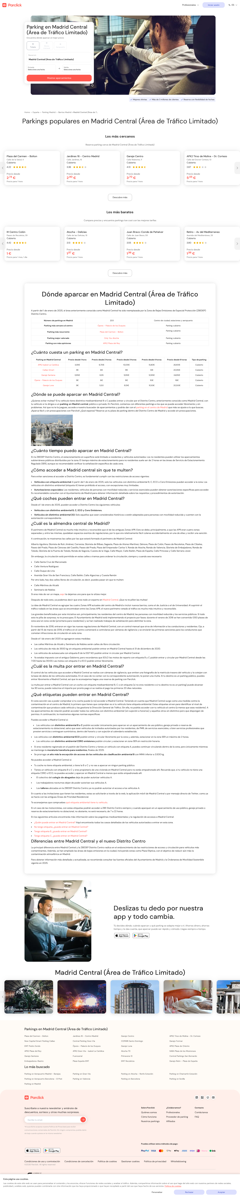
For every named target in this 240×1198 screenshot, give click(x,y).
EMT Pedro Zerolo (32, 1046)
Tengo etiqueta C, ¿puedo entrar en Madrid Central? (60, 835)
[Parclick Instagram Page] (196, 1097)
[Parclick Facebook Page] (208, 1097)
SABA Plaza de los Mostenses (182, 1051)
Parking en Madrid (32, 1084)
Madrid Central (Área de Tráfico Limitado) (85, 112)
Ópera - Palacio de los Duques (111, 325)
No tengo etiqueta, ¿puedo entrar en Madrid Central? (61, 826)
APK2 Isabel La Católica (48, 365)
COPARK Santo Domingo (132, 1041)
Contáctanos (201, 1112)
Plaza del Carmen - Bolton (111, 332)
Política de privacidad (155, 1161)
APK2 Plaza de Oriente (179, 1046)
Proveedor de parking (177, 1116)
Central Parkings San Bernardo (183, 1056)
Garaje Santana (48, 375)
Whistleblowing (178, 1161)
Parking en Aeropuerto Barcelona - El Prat (43, 1079)
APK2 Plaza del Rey (111, 343)
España (36, 112)
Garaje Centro (127, 1036)
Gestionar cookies (130, 1161)
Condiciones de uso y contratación (42, 1161)
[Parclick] (12, 5)
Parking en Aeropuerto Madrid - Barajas (42, 1074)
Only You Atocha (111, 338)
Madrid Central (110, 599)
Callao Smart (48, 370)
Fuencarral (77, 1056)
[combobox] (62, 59)
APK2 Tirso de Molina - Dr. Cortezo (184, 1036)
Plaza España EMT (81, 1061)
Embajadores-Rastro (33, 1061)
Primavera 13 (126, 1056)
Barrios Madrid (64, 112)
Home (27, 112)
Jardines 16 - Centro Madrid (85, 1036)
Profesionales (173, 1112)
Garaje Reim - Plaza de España (183, 1061)
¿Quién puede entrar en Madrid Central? (55, 822)
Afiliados (170, 1121)
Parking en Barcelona (130, 1079)
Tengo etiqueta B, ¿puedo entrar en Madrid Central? (60, 831)
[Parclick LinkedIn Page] (202, 1097)
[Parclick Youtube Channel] (213, 1097)
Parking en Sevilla (177, 1079)
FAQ (197, 1116)
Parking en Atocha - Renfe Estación (137, 1074)
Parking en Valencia (81, 1079)
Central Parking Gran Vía (84, 1041)
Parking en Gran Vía (82, 1074)
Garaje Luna (48, 385)
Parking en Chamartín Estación (183, 1074)
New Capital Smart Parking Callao (39, 1041)
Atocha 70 (125, 1051)
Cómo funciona (149, 1116)
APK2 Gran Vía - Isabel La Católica (88, 1051)
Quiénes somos (149, 1112)
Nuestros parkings (150, 1121)
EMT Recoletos (127, 1061)
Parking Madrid (49, 112)
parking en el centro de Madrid (152, 407)
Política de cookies (107, 1161)
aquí (62, 594)
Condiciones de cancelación (78, 1161)
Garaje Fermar (176, 1041)
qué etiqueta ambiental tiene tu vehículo (86, 802)
